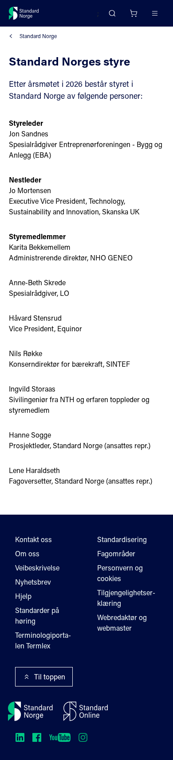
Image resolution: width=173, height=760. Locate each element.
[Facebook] (37, 737)
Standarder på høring (37, 615)
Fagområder (116, 553)
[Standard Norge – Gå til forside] (24, 13)
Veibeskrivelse (37, 567)
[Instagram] (83, 737)
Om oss (27, 553)
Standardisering (122, 539)
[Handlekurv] (133, 13)
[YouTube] (60, 737)
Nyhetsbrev (33, 581)
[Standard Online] (85, 711)
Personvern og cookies (120, 573)
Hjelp (23, 596)
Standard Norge (38, 35)
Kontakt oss (33, 539)
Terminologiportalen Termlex (43, 640)
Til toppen (49, 676)
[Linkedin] (20, 737)
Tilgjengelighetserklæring (126, 598)
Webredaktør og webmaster (122, 622)
